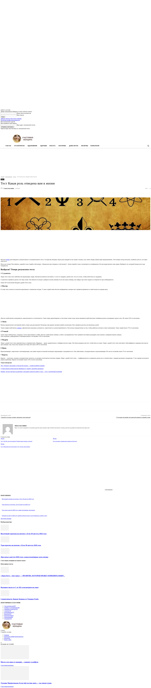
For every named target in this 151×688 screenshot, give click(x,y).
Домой (2, 177)
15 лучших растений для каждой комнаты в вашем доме (133, 417)
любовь (19, 328)
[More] (45, 193)
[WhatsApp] (39, 193)
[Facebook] (140, 131)
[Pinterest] (33, 193)
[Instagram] (142, 131)
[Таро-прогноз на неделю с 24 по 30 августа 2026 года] (5, 542)
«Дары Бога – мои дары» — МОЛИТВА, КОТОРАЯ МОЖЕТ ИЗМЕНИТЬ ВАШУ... (33, 576)
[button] (148, 146)
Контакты (7, 638)
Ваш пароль (20, 115)
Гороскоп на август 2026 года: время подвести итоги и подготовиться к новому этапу (24, 515)
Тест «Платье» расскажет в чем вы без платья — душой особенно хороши (23, 365)
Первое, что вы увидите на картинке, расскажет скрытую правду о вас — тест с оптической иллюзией (31, 371)
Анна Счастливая (9, 188)
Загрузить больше (6, 518)
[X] (144, 131)
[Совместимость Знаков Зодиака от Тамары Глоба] (5, 595)
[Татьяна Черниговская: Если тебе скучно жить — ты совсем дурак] (15, 679)
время (7, 259)
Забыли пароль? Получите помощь (11, 118)
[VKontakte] (21, 430)
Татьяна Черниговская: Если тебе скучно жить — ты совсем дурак (26, 683)
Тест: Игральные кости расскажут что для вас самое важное (15, 446)
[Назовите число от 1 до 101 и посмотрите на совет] (5, 584)
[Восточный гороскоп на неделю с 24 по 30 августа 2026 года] (5, 530)
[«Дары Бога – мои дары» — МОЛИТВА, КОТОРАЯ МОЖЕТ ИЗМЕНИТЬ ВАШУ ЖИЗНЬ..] (5, 572)
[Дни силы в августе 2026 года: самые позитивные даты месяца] (5, 553)
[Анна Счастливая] (2, 188)
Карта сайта (7, 639)
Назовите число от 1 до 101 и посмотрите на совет (20, 587)
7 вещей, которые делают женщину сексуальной (15, 417)
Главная (6, 635)
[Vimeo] (147, 131)
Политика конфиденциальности (10, 120)
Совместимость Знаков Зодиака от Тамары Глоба (20, 599)
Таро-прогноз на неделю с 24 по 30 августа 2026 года (16, 504)
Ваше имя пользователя (24, 113)
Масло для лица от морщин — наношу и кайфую (19, 662)
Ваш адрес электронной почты (26, 125)
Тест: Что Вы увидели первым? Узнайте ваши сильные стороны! (16, 441)
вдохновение (8, 177)
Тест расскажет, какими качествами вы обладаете (65, 441)
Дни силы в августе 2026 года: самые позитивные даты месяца (18, 510)
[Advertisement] (75, 161)
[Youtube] (149, 131)
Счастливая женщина (7, 665)
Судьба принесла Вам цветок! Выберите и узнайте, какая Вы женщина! (22, 368)
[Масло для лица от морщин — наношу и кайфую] (15, 658)
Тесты (14, 177)
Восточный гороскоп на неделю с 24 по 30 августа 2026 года (18, 499)
